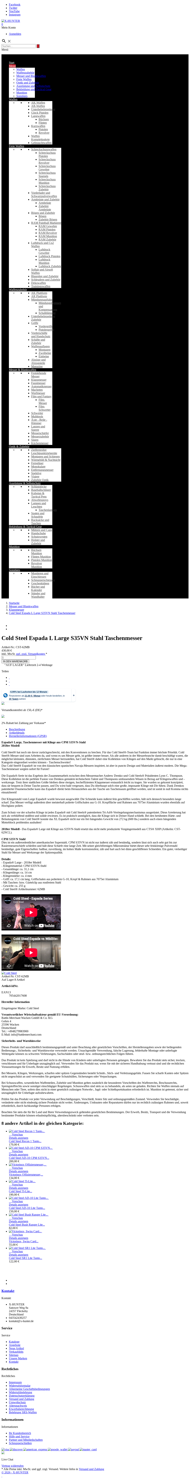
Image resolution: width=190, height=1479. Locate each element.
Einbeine (44, 356)
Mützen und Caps (41, 530)
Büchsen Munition (36, 551)
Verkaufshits (16, 1351)
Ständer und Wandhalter (38, 595)
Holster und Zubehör (38, 541)
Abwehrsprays (39, 499)
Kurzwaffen (38, 126)
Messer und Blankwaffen (31, 76)
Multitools (37, 416)
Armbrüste (45, 202)
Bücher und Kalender (38, 588)
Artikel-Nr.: (8, 647)
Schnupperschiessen (43, 580)
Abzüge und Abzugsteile (38, 361)
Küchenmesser (39, 443)
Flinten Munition (41, 556)
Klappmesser (38, 379)
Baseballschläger (41, 489)
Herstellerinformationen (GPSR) (28, 736)
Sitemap (13, 1355)
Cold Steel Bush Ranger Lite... (27, 1224)
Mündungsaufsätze (42, 299)
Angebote (14, 1345)
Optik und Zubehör (27, 82)
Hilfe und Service (19, 1436)
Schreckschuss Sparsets (47, 174)
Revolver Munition (36, 565)
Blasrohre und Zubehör (44, 276)
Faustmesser (38, 383)
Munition (21, 92)
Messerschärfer (40, 433)
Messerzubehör (40, 436)
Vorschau (16, 1134)
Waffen (20, 69)
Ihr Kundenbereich (20, 1433)
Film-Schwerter (44, 408)
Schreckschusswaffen (43, 149)
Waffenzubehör (25, 72)
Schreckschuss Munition (47, 181)
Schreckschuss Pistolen (47, 154)
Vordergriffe (46, 326)
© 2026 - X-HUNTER (14, 1472)
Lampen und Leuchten (38, 505)
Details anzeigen (18, 1137)
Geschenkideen (40, 583)
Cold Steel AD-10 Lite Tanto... (27, 1208)
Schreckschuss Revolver (47, 161)
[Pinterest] (9, 684)
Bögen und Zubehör (43, 212)
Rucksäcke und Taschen (40, 521)
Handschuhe (38, 533)
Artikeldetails (16, 732)
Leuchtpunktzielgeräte (44, 453)
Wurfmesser (38, 393)
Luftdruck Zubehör (50, 266)
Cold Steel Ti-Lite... (20, 1191)
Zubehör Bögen (48, 219)
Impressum (15, 1382)
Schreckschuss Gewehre (47, 167)
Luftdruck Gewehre (44, 251)
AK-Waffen (38, 102)
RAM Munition (48, 236)
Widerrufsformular (19, 1385)
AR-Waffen (38, 106)
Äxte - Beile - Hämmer (39, 421)
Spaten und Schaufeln (37, 515)
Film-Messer (43, 401)
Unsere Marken (18, 1358)
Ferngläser (37, 463)
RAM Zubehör (47, 239)
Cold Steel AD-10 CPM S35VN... (29, 1157)
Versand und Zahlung (21, 1399)
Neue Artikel (16, 1348)
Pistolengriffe (46, 329)
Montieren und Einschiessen (39, 575)
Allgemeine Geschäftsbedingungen (29, 1389)
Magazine (37, 366)
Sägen (34, 439)
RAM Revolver (48, 232)
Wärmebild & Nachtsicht (45, 459)
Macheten (37, 389)
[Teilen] (9, 677)
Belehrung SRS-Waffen (23, 1412)
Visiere (35, 476)
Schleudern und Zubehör (45, 279)
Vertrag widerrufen (12, 1465)
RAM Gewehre (48, 226)
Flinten (43, 122)
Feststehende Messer (38, 374)
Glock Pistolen (39, 112)
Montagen (44, 349)
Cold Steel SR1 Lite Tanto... (25, 1258)
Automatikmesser (41, 386)
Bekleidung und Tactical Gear (33, 89)
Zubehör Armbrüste (45, 208)
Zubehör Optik (40, 479)
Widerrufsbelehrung (20, 1392)
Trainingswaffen (40, 286)
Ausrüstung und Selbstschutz (33, 86)
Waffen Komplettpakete (40, 137)
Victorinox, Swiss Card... (23, 1241)
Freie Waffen (24, 79)
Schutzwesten (39, 536)
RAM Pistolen (47, 229)
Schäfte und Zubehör (38, 341)
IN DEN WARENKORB (15, 661)
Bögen (42, 216)
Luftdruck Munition (44, 261)
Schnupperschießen (20, 1443)
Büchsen (44, 119)
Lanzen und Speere (38, 428)
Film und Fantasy (41, 396)
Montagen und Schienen (45, 456)
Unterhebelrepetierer (43, 109)
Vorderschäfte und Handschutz (40, 334)
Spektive (36, 473)
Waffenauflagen (40, 346)
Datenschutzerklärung (22, 1395)
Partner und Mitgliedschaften (26, 1439)
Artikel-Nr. (8, 976)
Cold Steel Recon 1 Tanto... (25, 1141)
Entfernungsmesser (42, 469)
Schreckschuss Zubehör (47, 188)
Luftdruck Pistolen (49, 256)
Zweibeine (45, 353)
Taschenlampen (48, 509)
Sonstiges (21, 96)
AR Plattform (39, 296)
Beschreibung (17, 729)
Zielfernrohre (39, 449)
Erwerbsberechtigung (21, 1409)
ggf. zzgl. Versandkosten (31, 653)
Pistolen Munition (41, 560)
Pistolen (43, 129)
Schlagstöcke (39, 486)
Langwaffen (38, 116)
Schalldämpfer (47, 313)
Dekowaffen (38, 282)
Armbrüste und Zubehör (45, 199)
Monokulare (38, 466)
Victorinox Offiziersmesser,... (26, 1174)
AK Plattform (39, 293)
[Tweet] (9, 680)
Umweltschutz (17, 1402)
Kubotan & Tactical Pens (39, 495)
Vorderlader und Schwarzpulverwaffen (44, 194)
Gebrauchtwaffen (41, 142)
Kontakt (7, 1291)
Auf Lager (7, 979)
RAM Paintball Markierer (46, 222)
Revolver (44, 132)
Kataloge (14, 1341)
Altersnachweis (18, 1405)
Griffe (34, 323)
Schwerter (37, 413)
